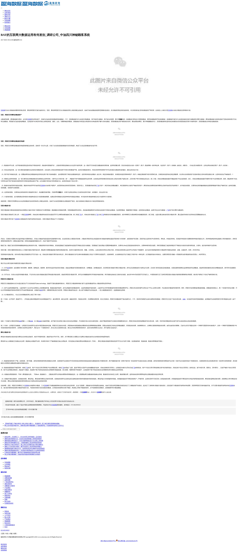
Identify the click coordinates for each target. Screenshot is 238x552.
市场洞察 (7, 28)
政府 (8, 268)
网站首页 (7, 11)
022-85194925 (5, 530)
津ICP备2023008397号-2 (108, 541)
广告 (97, 185)
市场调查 (54, 405)
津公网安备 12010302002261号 (128, 541)
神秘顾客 (7, 30)
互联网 (3, 110)
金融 (184, 299)
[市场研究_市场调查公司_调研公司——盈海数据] (119, 4)
